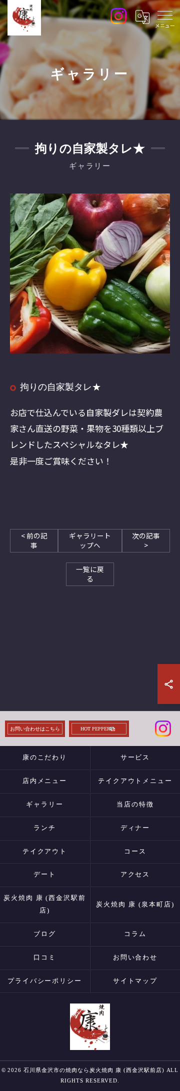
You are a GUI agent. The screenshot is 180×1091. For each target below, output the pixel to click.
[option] (90, 274)
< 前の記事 (34, 540)
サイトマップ (135, 980)
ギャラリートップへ (90, 540)
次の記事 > (146, 540)
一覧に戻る (90, 574)
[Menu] (165, 17)
